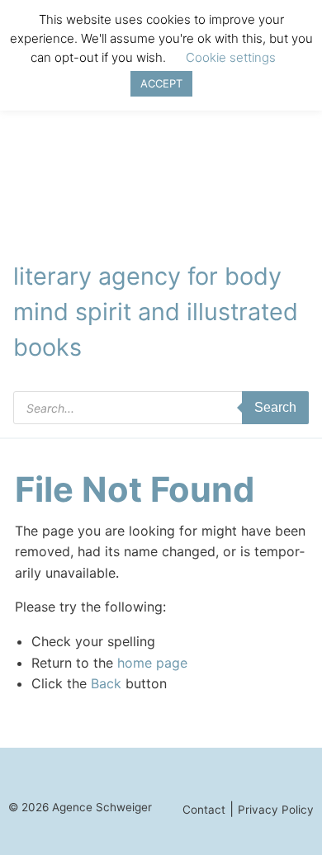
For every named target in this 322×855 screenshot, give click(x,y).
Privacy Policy (276, 809)
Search (275, 407)
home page (152, 662)
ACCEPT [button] (161, 83)
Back (106, 683)
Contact (203, 809)
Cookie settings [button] (231, 57)
